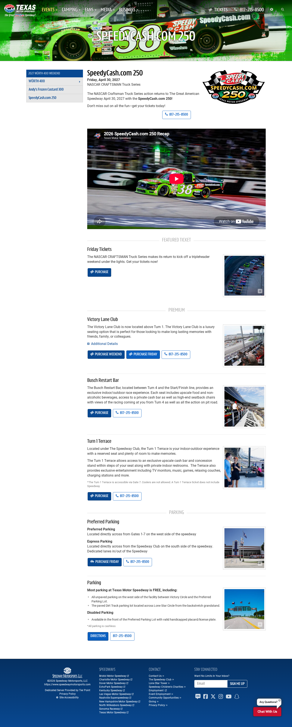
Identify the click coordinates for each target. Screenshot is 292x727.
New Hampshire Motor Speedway (118, 701)
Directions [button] (98, 636)
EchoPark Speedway (111, 686)
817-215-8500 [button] (178, 115)
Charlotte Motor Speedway (114, 679)
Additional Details (104, 343)
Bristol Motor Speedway (112, 675)
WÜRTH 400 (37, 81)
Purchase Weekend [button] (108, 354)
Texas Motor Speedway (112, 712)
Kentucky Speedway (110, 690)
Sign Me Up (237, 684)
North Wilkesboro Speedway (115, 705)
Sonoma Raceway (109, 708)
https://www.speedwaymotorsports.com (67, 684)
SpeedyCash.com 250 (115, 73)
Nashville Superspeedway (114, 697)
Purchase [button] (101, 272)
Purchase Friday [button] (145, 354)
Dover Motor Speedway (112, 683)
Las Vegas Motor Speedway (115, 694)
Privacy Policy (67, 693)
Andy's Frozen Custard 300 (46, 90)
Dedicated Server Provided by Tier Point (67, 690)
